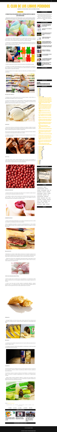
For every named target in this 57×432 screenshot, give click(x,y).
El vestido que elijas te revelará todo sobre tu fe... (44, 135)
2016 (38, 161)
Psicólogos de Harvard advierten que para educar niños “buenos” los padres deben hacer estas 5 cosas (47, 42)
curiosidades (38, 190)
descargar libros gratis (40, 187)
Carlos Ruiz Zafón (46, 196)
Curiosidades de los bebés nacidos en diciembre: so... (45, 119)
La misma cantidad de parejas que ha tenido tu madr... (44, 127)
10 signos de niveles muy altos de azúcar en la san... (45, 104)
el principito (49, 193)
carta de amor (47, 204)
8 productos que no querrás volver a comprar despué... (44, 103)
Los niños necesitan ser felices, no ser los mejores (44, 97)
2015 (38, 162)
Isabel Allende (48, 191)
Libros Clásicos (39, 202)
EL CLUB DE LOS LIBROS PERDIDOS (28, 6)
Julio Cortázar (44, 191)
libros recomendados (43, 190)
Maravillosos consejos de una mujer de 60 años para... (44, 138)
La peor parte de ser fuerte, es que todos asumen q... (44, 121)
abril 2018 (40, 155)
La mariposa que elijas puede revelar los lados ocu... (45, 122)
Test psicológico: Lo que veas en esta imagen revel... (45, 100)
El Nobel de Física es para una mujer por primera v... (45, 130)
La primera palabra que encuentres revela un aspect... (44, 110)
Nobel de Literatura (39, 204)
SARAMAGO (44, 204)
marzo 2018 (40, 156)
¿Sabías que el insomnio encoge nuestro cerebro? (20, 418)
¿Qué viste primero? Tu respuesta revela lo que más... (44, 132)
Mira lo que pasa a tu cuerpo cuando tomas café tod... (44, 141)
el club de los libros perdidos (40, 188)
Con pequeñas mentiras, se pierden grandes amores (45, 101)
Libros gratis (45, 193)
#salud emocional (20, 405)
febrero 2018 (40, 157)
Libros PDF (43, 202)
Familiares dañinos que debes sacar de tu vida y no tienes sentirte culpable (46, 34)
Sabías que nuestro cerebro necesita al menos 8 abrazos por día (10, 418)
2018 (38, 95)
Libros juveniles (44, 199)
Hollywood (45, 187)
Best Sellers (46, 188)
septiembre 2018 (41, 149)
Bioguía (9, 403)
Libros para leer (49, 199)
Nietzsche (46, 202)
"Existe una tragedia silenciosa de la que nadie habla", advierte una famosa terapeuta (46, 25)
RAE (50, 190)
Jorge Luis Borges (39, 199)
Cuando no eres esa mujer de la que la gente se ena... (44, 108)
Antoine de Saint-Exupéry (40, 196)
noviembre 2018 (41, 146)
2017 (38, 160)
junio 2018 (40, 152)
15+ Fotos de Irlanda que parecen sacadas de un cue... (44, 112)
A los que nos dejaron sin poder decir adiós (43, 143)
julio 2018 (40, 151)
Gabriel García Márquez (40, 193)
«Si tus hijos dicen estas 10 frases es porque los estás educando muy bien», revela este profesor (47, 59)
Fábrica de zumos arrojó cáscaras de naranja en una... (44, 124)
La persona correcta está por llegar (43, 125)
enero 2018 (40, 158)
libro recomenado (39, 191)
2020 (38, 93)
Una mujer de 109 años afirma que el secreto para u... (44, 117)
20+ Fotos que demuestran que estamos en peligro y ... (45, 145)
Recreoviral (12, 403)
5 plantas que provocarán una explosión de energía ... (45, 129)
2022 (38, 90)
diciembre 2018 (41, 96)
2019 (38, 94)
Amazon (48, 190)
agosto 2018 (40, 150)
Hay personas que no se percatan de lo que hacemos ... (45, 134)
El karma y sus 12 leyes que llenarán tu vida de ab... (45, 105)
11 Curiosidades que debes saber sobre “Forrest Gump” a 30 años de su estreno (30, 419)
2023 (38, 89)
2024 (38, 88)
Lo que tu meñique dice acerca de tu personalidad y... (44, 115)
